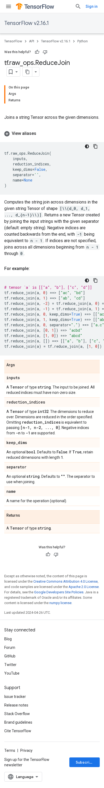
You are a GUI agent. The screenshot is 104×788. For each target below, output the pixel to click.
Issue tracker (15, 696)
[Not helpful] (45, 52)
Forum (9, 647)
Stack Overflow (17, 714)
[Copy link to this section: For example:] (35, 268)
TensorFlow (13, 41)
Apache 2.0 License (84, 587)
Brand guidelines (18, 722)
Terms (9, 750)
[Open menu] (8, 6)
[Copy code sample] (95, 146)
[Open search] (78, 6)
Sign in (92, 6)
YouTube (11, 673)
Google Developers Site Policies (58, 592)
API (31, 41)
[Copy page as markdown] (27, 71)
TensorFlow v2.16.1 (26, 23)
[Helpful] (37, 52)
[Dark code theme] (87, 146)
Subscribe (85, 762)
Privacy (26, 750)
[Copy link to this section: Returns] (25, 515)
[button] (52, 133)
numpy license (60, 603)
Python (82, 41)
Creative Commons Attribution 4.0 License (65, 581)
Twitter (10, 665)
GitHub (9, 656)
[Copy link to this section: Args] (20, 365)
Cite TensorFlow (17, 731)
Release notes (16, 705)
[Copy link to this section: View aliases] (41, 133)
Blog (8, 639)
